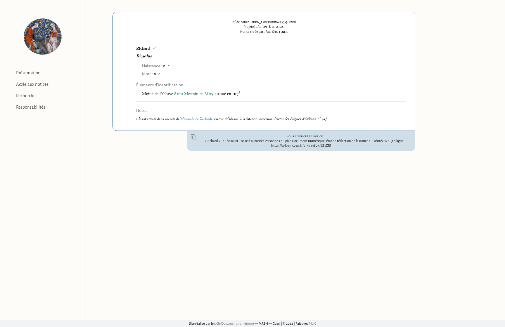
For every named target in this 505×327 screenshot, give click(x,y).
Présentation (28, 73)
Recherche (26, 95)
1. (137, 119)
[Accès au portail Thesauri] (43, 37)
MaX (312, 324)
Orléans (232, 119)
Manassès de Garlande (196, 119)
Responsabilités (30, 107)
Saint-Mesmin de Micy (194, 94)
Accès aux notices (32, 84)
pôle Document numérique (234, 324)
